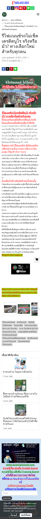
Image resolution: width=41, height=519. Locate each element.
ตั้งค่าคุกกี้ (14, 515)
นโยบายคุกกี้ (19, 511)
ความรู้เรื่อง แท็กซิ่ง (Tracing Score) (20, 471)
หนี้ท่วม (5, 478)
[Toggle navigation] (38, 14)
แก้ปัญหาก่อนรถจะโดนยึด (20, 485)
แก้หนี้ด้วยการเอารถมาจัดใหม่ (20, 475)
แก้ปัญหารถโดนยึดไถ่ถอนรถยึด (20, 488)
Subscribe (7, 498)
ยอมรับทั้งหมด (26, 515)
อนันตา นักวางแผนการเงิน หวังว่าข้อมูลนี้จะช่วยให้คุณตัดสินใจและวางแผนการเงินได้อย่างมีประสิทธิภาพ (19, 292)
